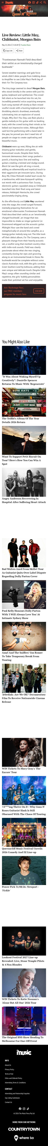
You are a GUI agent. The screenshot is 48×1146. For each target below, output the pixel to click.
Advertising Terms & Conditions (15, 1082)
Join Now (38, 291)
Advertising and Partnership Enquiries (17, 1093)
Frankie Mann (26, 45)
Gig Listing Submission (12, 1098)
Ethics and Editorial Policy (13, 1078)
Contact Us (8, 1102)
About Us (8, 1065)
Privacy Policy (9, 1069)
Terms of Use (9, 1074)
